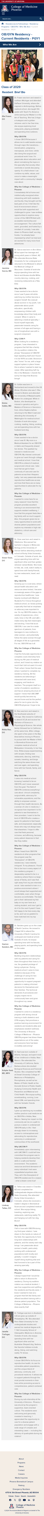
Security (23, 1496)
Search (40, 18)
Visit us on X (15, 1500)
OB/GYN (14, 27)
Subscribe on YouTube (24, 1500)
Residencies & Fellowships (17, 24)
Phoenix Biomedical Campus (21, 1481)
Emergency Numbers (21, 1489)
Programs (21, 1463)
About (21, 1459)
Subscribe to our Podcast (34, 1500)
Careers (21, 1474)
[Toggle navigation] (3, 13)
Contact (21, 1470)
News (21, 1466)
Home (2, 24)
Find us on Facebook (10, 1500)
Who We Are (24, 27)
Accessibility (31, 1496)
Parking (21, 1485)
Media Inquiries (21, 1478)
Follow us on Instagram (20, 1500)
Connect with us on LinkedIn (29, 1500)
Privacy (17, 1496)
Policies (11, 1496)
